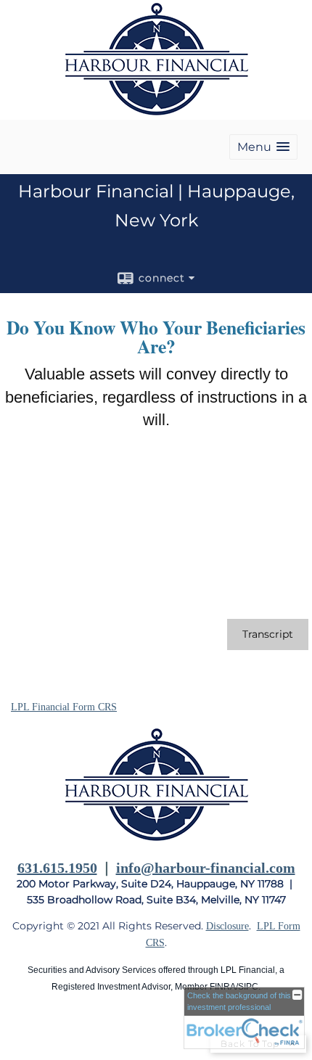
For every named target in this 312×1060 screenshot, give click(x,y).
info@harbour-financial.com (205, 868)
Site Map (29, 1032)
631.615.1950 (57, 868)
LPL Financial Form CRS (64, 707)
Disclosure (227, 926)
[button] (263, 147)
